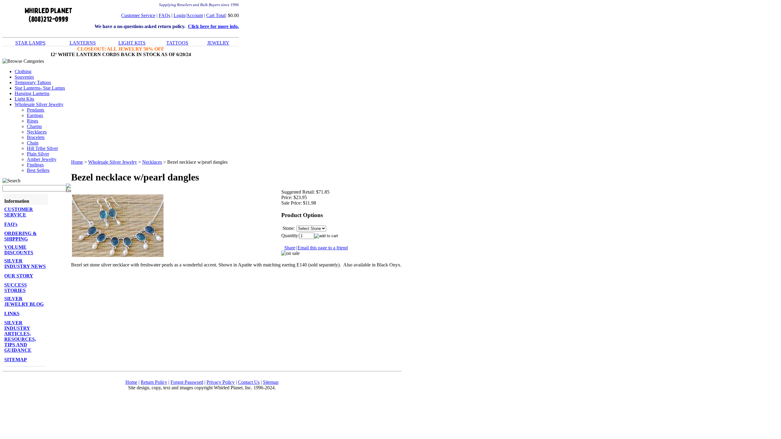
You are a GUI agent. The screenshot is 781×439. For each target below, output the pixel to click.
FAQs (164, 15)
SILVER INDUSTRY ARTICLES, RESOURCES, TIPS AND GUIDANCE (20, 336)
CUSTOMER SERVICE (18, 212)
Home (77, 162)
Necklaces (37, 131)
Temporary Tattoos (33, 82)
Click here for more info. (213, 26)
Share (289, 247)
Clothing (23, 71)
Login (179, 15)
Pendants (35, 109)
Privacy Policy (221, 382)
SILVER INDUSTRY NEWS (25, 263)
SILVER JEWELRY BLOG (24, 301)
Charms (34, 126)
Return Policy (154, 382)
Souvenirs (24, 77)
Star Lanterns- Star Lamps (40, 88)
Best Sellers (38, 170)
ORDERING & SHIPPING (20, 236)
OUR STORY (18, 275)
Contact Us (249, 382)
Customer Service (138, 15)
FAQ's (10, 224)
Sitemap (271, 382)
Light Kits (24, 99)
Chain (32, 142)
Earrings (35, 115)
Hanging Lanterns (32, 93)
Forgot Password (187, 382)
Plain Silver (38, 153)
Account (194, 15)
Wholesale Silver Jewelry (39, 104)
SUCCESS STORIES (15, 287)
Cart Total (215, 15)
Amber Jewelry (41, 159)
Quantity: (290, 235)
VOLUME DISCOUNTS (18, 249)
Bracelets (36, 137)
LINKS (12, 313)
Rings (32, 120)
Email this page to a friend (322, 247)
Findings (35, 164)
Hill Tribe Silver (42, 148)
